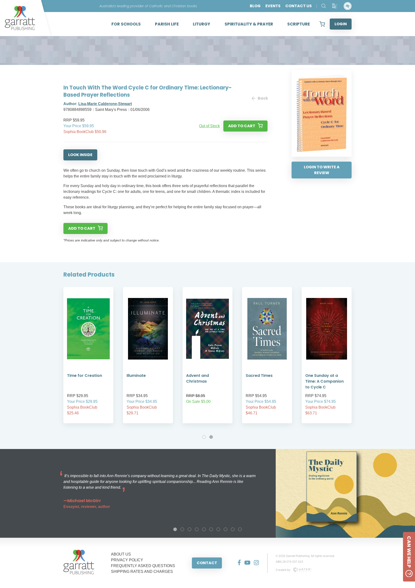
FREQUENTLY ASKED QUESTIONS (143, 566)
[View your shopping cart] (322, 24)
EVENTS (273, 6)
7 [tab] (218, 529)
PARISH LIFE (167, 24)
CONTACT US (298, 6)
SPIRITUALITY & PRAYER (249, 24)
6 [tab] (211, 529)
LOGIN (341, 24)
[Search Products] (323, 6)
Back (263, 98)
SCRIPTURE (298, 24)
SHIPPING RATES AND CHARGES (142, 571)
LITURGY (201, 24)
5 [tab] (203, 529)
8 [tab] (225, 529)
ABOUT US (121, 554)
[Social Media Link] (237, 563)
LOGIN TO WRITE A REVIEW (322, 170)
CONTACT (207, 563)
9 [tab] (232, 529)
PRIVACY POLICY (127, 560)
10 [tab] (240, 529)
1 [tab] (203, 437)
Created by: (283, 570)
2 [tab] (211, 437)
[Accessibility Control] (348, 6)
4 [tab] (196, 529)
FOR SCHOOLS (126, 24)
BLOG (255, 6)
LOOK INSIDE (80, 155)
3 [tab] (189, 529)
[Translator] (335, 6)
